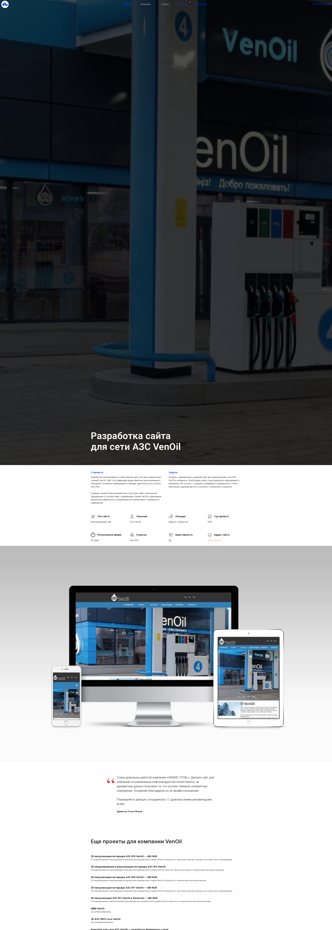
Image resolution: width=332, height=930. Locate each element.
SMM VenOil (98, 908)
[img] (5, 4)
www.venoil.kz (214, 540)
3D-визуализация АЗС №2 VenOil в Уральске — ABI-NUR (124, 898)
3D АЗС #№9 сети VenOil (105, 919)
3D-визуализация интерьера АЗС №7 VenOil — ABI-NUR (124, 887)
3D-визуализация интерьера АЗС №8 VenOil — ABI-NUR (124, 856)
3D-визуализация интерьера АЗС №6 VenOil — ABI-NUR (124, 877)
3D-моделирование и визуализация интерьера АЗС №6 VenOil (128, 866)
